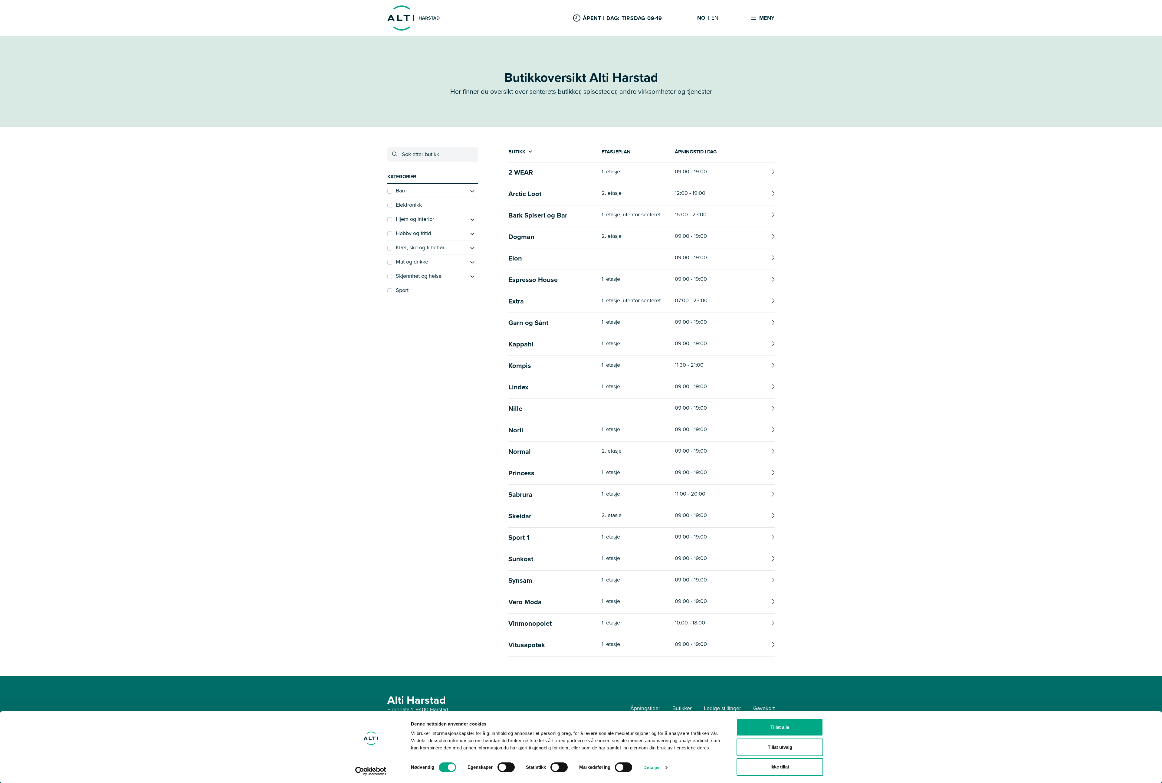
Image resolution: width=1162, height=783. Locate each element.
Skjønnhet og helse (418, 276)
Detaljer (651, 767)
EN (714, 18)
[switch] (506, 767)
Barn (401, 190)
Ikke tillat (779, 766)
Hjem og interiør (415, 219)
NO (701, 18)
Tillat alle (779, 727)
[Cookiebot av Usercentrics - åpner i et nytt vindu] (370, 771)
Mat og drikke (412, 261)
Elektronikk (409, 204)
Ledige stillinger (722, 708)
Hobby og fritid (413, 233)
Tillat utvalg (780, 747)
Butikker (682, 708)
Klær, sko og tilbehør (420, 247)
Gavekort (764, 708)
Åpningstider (645, 708)
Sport (402, 290)
